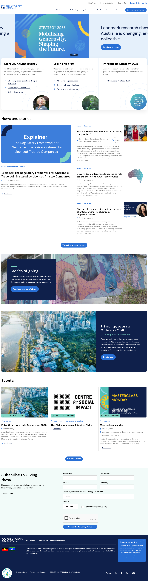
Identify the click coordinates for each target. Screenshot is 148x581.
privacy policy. (101, 507)
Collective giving (15, 92)
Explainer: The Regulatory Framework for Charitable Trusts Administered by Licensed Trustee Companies (36, 174)
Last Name (105, 473)
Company (104, 483)
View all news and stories (74, 245)
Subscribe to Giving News (80, 527)
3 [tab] (75, 54)
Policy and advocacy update (13, 166)
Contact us (30, 540)
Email (66, 483)
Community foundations (19, 88)
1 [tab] (73, 54)
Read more (8, 194)
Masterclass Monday (111, 425)
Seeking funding (78, 10)
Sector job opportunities (68, 85)
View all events (74, 459)
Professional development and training (67, 421)
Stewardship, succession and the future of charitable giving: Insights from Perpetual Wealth (99, 212)
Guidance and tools (63, 10)
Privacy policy (42, 540)
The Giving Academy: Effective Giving (72, 425)
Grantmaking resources (67, 81)
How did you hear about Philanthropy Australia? (83, 492)
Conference (6, 421)
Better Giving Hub (137, 3)
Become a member (136, 10)
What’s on (92, 3)
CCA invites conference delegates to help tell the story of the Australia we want (99, 175)
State (66, 502)
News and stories (107, 3)
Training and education (67, 89)
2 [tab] (74, 54)
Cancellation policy (57, 540)
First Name (68, 473)
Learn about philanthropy (95, 10)
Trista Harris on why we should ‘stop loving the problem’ (99, 133)
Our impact (110, 10)
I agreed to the (96, 507)
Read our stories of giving (25, 289)
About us (118, 10)
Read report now (11, 47)
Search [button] (121, 3)
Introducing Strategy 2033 (118, 81)
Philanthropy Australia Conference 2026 (24, 425)
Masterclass (105, 421)
